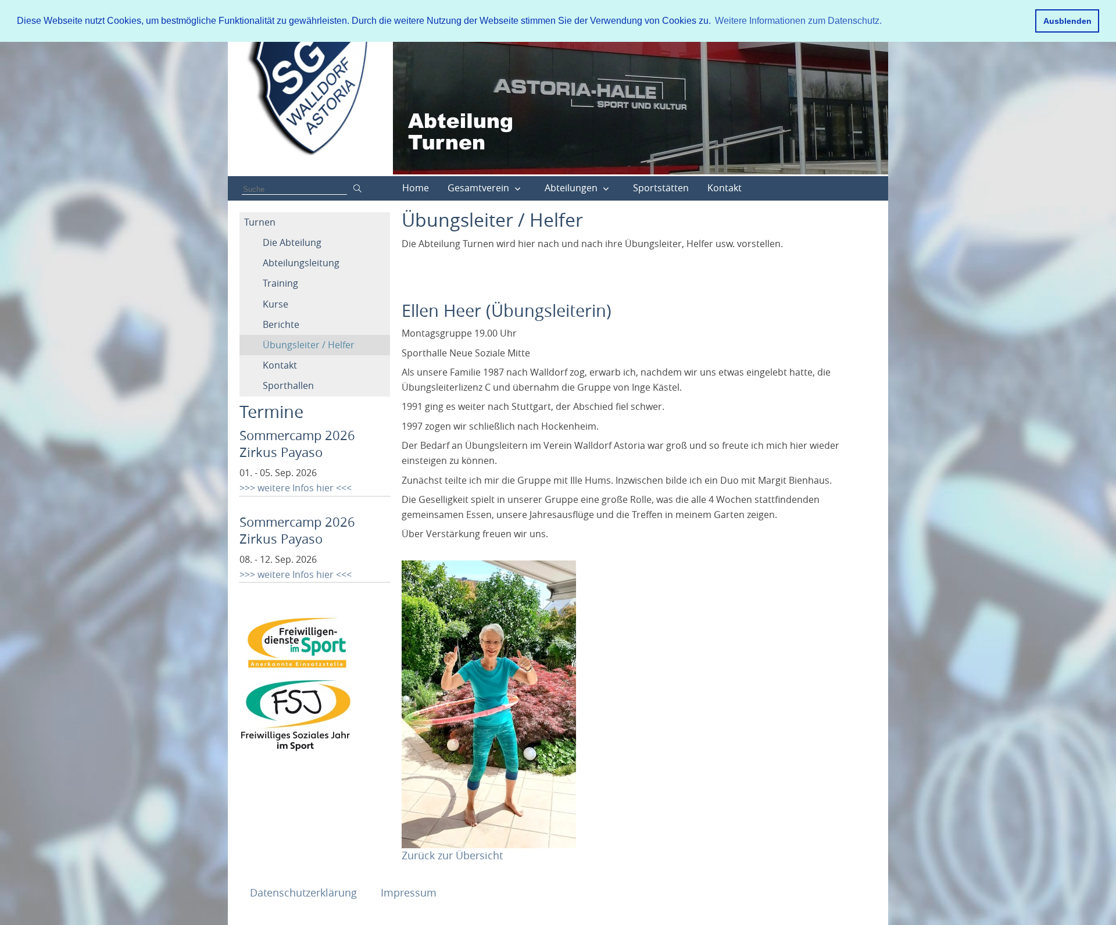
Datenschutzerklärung (305, 892)
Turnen (260, 222)
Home (415, 187)
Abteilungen (571, 187)
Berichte (281, 324)
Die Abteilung (292, 242)
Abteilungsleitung (301, 262)
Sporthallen (288, 385)
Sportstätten (661, 187)
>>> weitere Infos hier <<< (295, 487)
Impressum (409, 892)
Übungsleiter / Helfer (309, 344)
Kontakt (724, 187)
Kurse (275, 304)
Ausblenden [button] (1067, 21)
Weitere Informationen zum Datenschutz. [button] (798, 21)
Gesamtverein (478, 187)
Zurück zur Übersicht (452, 855)
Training (280, 283)
